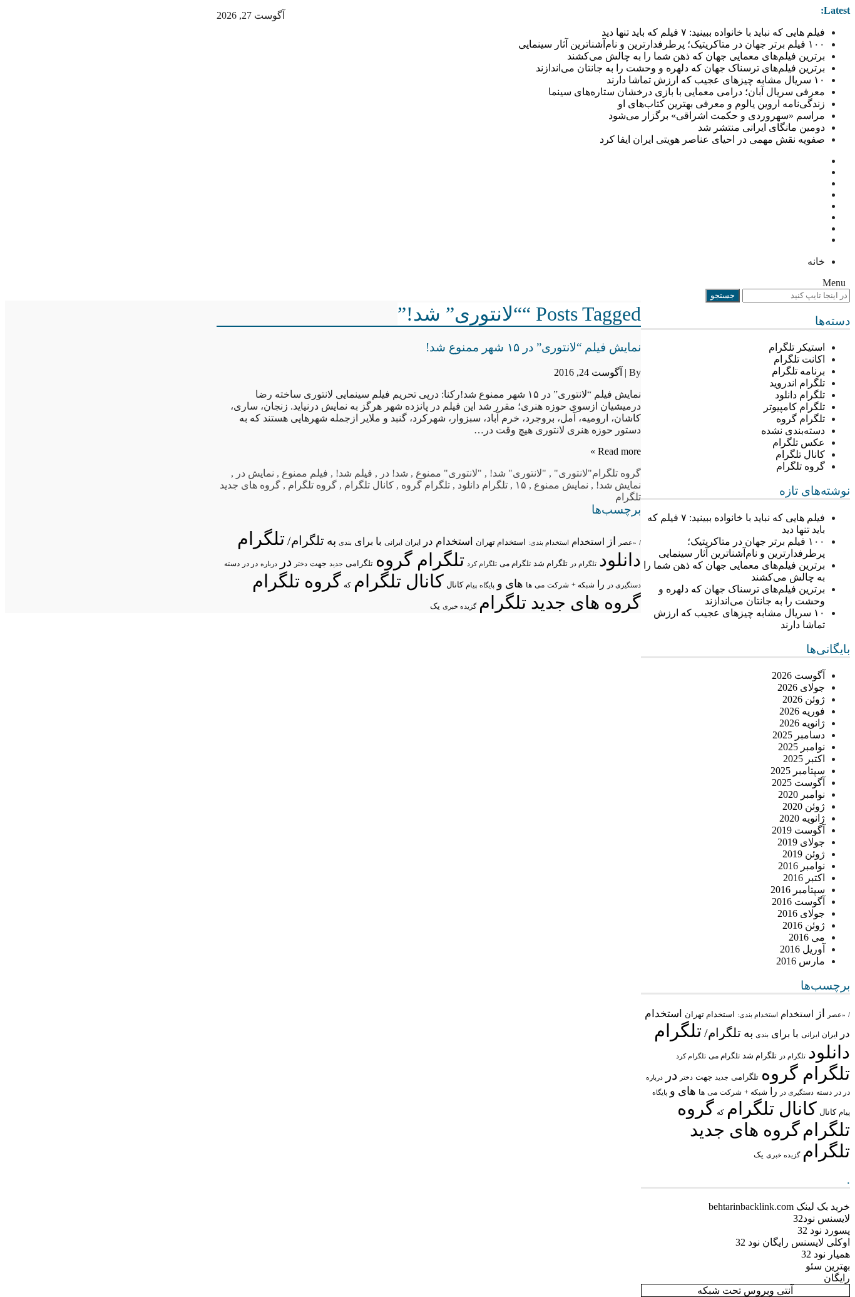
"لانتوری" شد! (517, 473)
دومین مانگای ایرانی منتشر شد (761, 127)
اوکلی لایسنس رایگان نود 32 (792, 1242)
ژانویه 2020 (802, 818)
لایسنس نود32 (821, 1218)
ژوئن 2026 (803, 699)
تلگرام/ (722, 1033)
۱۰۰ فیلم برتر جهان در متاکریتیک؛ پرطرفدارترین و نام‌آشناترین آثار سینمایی (671, 44)
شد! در (394, 473)
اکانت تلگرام (799, 359)
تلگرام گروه (800, 418)
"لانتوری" (573, 473)
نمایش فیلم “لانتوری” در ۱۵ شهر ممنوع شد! (533, 347)
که (720, 1112)
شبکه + (755, 1092)
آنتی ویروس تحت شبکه (745, 1290)
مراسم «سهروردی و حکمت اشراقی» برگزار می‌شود (716, 115)
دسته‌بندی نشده (793, 430)
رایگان (837, 1278)
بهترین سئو (828, 1266)
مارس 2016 (800, 961)
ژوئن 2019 (803, 854)
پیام (844, 1112)
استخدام (797, 1014)
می (712, 1092)
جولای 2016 (801, 913)
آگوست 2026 (798, 675)
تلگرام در (792, 1056)
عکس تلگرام (798, 442)
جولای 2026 (801, 687)
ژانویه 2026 (802, 723)
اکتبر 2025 (804, 758)
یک (759, 1154)
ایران (829, 1034)
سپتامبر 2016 (798, 889)
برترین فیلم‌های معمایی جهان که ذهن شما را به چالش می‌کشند (696, 56)
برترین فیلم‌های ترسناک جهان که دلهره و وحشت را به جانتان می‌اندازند (680, 68)
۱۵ (520, 485)
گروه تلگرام (800, 466)
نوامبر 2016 (801, 865)
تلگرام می (724, 1056)
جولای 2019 (801, 842)
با (795, 1034)
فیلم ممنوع (305, 473)
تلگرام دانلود (800, 395)
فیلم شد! (353, 473)
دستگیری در (797, 1092)
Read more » (615, 451)
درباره (654, 1077)
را (773, 1091)
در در (842, 1092)
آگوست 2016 (798, 901)
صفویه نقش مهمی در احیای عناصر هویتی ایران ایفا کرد (712, 139)
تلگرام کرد (691, 1056)
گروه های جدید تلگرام (560, 602)
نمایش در (255, 473)
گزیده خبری (783, 1155)
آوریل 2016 (802, 949)
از (820, 1013)
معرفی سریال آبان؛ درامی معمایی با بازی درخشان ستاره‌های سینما (686, 91)
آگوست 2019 (798, 830)
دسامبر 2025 (798, 735)
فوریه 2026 (802, 711)
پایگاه (659, 1092)
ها (702, 1092)
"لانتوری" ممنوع (449, 473)
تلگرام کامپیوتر (794, 406)
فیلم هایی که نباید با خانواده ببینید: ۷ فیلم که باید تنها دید (713, 32)
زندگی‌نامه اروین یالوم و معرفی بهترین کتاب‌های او (721, 103)
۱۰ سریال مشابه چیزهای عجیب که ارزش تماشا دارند (716, 80)
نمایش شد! (618, 485)
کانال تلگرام (800, 454)
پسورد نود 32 (823, 1230)
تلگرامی (745, 1077)
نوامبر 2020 (801, 794)
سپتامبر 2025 (798, 770)
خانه (816, 261)
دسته (824, 1092)
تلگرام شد (759, 1055)
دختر (686, 1077)
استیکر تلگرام (797, 347)
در (671, 1075)
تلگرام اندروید (797, 383)
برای (780, 1033)
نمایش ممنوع (561, 485)
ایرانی (810, 1035)
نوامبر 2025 (801, 747)
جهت (703, 1077)
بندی (762, 1034)
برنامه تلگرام (798, 371)
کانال (827, 1112)
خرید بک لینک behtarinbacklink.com (779, 1206)
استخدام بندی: (757, 1014)
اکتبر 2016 (804, 877)
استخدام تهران (710, 1014)
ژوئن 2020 (803, 806)
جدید (722, 1077)
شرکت (731, 1092)
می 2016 (807, 937)
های (687, 1091)
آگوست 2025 (798, 782)
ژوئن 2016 (803, 925)
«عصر (836, 1014)
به (748, 1033)
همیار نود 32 (825, 1254)
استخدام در (448, 541)
